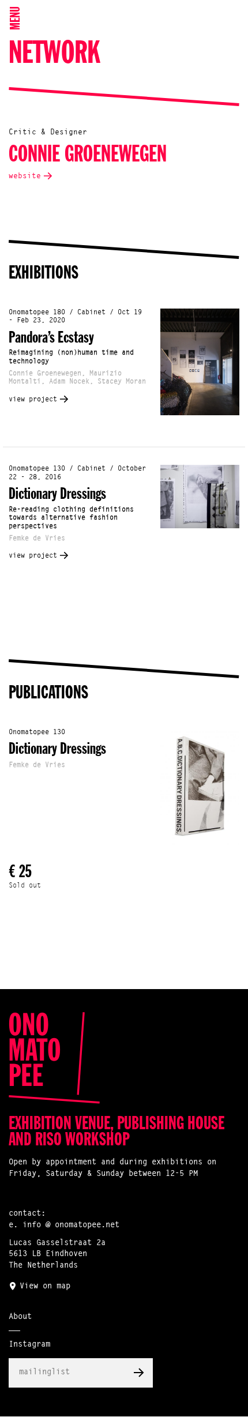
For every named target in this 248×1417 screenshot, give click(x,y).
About (20, 1317)
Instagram (29, 1345)
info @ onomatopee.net (70, 1225)
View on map (45, 1287)
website (25, 176)
